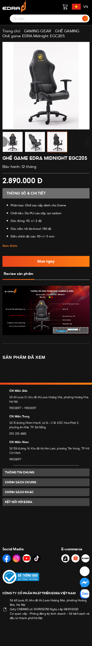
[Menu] (5, 18)
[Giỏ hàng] (65, 7)
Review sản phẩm (18, 273)
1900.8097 (15, 408)
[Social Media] (6, 558)
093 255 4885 (17, 433)
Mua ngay (46, 261)
